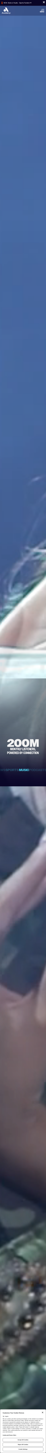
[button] (44, 2)
